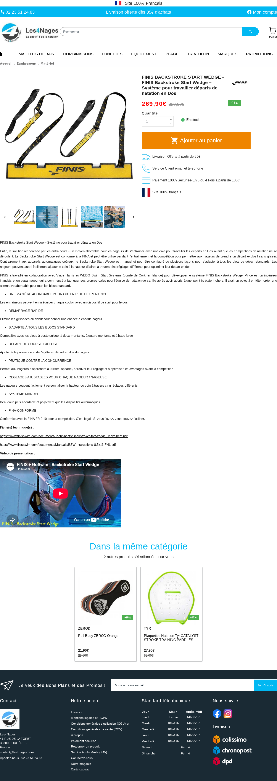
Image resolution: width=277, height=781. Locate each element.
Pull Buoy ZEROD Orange (98, 636)
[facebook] (217, 713)
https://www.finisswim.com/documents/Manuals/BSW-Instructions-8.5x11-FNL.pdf (58, 444)
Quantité (150, 113)
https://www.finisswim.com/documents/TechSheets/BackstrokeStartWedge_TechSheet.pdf (64, 436)
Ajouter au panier (196, 140)
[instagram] (228, 713)
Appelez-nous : (21, 758)
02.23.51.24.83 (19, 12)
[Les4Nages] (30, 33)
